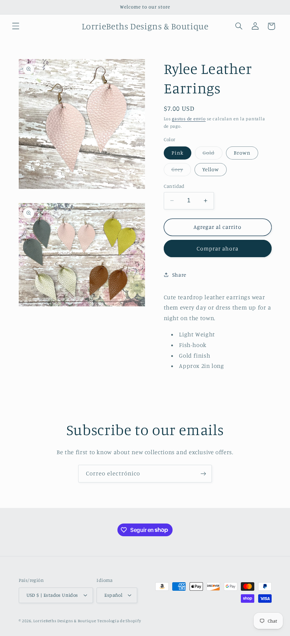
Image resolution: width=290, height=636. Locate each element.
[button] (15, 26)
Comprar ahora (218, 248)
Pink (178, 153)
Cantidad (174, 186)
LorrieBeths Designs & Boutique (64, 620)
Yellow (210, 169)
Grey (181, 171)
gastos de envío (188, 118)
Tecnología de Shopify (119, 620)
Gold (212, 154)
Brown (242, 153)
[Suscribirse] (203, 473)
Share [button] (179, 275)
